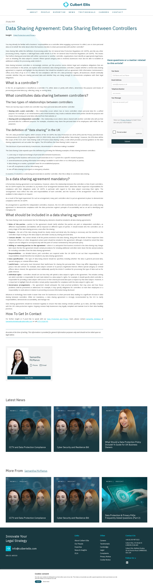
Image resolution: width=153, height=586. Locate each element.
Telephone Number (117, 89)
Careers (104, 12)
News (72, 12)
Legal (102, 550)
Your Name (115, 71)
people (45, 12)
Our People (79, 544)
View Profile (29, 378)
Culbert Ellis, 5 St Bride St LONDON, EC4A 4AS (134, 544)
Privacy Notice (125, 120)
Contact (117, 12)
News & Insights (81, 550)
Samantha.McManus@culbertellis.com (19, 321)
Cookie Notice (105, 560)
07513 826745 (42, 321)
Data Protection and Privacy (24, 35)
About (34, 12)
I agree (38, 581)
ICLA (76, 553)
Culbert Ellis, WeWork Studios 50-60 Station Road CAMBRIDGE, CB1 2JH (136, 550)
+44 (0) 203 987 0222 (132, 540)
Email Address (116, 80)
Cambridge (104, 547)
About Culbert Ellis (82, 540)
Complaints (104, 553)
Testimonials (87, 12)
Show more (46, 581)
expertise (59, 12)
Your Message (116, 98)
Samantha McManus (93, 319)
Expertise (78, 547)
